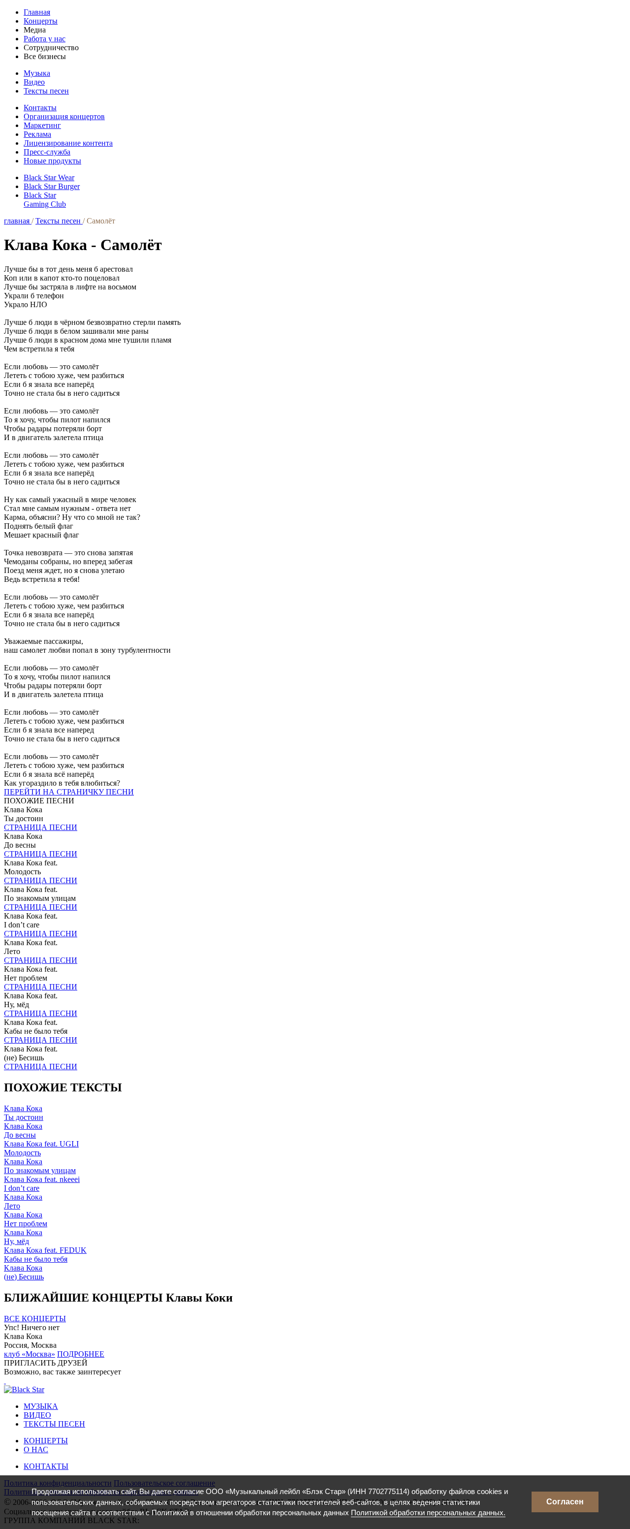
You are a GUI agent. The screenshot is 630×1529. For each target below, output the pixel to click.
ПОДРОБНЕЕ (80, 1354)
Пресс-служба (47, 152)
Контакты (40, 107)
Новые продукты (52, 161)
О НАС (36, 1449)
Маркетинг (42, 125)
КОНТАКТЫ (46, 1466)
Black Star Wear (49, 177)
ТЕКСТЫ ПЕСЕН (54, 1424)
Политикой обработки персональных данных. (428, 1512)
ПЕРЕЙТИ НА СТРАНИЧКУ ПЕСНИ (69, 792)
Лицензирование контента (68, 143)
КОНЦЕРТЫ (46, 1440)
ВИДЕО (37, 1415)
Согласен (565, 1501)
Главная (37, 12)
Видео (34, 82)
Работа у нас (44, 38)
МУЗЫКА (41, 1406)
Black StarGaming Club (45, 199)
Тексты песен (46, 91)
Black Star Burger (52, 186)
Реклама (37, 134)
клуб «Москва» (29, 1354)
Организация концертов (64, 116)
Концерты (41, 21)
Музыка (37, 73)
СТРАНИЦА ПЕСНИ (40, 827)
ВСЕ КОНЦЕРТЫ (35, 1318)
